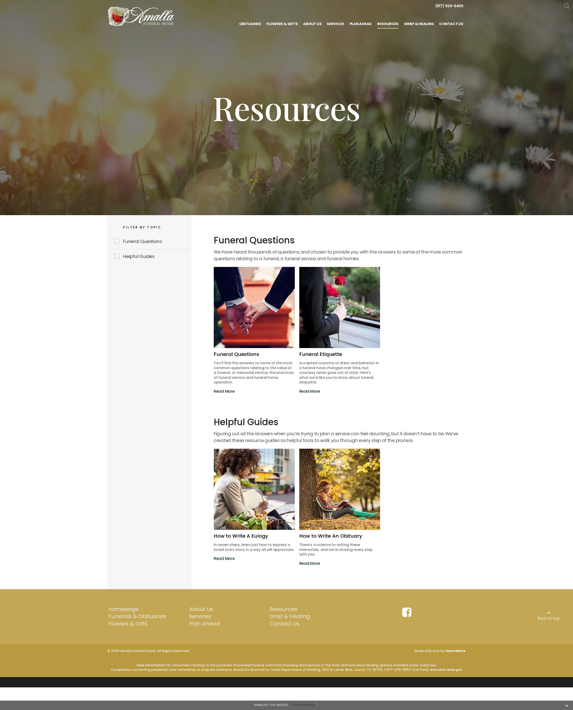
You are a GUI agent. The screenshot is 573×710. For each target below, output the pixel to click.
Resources (283, 609)
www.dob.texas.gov (446, 669)
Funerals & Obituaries (137, 616)
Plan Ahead (204, 623)
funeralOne (455, 651)
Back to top (548, 618)
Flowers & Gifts (128, 623)
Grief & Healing (290, 616)
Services (200, 616)
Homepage (124, 609)
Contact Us (284, 623)
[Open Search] (567, 6)
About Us (201, 609)
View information (151, 665)
